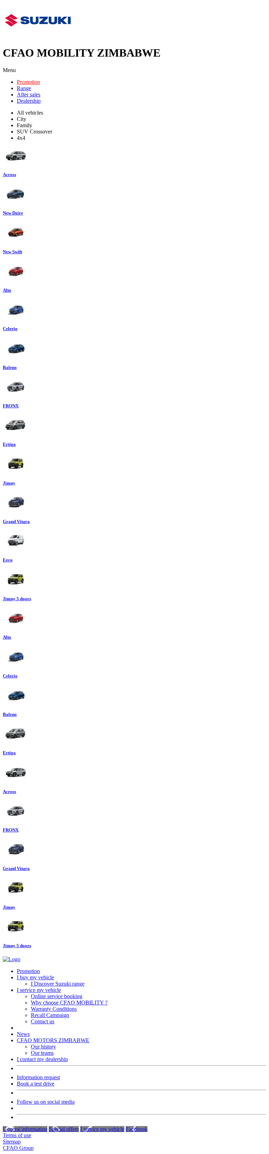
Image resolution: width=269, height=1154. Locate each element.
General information (25, 1129)
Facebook (136, 1129)
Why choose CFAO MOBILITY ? (69, 1003)
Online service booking (56, 996)
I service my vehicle (39, 990)
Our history (43, 1047)
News (23, 1034)
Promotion (28, 82)
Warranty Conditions (54, 1009)
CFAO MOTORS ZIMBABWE (53, 1040)
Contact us (42, 1021)
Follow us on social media (46, 1102)
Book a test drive (35, 1084)
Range (24, 88)
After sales (28, 94)
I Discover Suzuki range (57, 984)
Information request (38, 1077)
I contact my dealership (42, 1059)
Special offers (64, 1129)
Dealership (29, 101)
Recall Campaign (50, 1015)
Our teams (42, 1053)
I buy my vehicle (35, 977)
